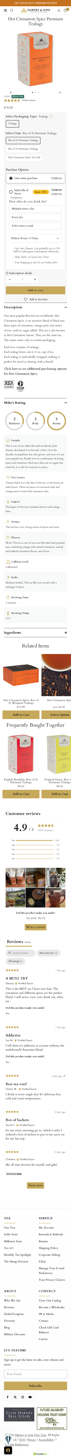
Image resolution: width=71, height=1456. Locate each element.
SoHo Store (11, 1234)
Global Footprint (14, 1314)
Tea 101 (9, 1248)
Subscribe (35, 1386)
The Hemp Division (16, 1261)
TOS (22, 1440)
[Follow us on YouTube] (30, 1397)
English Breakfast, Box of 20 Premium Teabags (21, 781)
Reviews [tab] (19, 941)
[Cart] (65, 10)
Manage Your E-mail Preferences (51, 1270)
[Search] (11, 10)
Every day (17, 217)
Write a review (35, 927)
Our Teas (9, 1228)
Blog (7, 1327)
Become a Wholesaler (52, 1307)
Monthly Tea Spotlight (17, 1255)
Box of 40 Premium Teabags (23, 149)
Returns (43, 1241)
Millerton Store (13, 1241)
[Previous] (11, 92)
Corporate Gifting (49, 1255)
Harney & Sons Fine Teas (30, 1435)
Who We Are (12, 1300)
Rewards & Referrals (51, 1234)
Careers (43, 1339)
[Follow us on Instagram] (22, 1397)
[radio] (35, 178)
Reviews (9, 1307)
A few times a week (22, 226)
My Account (46, 1228)
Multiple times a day (23, 208)
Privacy (31, 1440)
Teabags (12, 123)
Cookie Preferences (17, 1444)
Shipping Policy (48, 1248)
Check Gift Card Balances (49, 1330)
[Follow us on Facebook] (7, 1397)
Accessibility (46, 1440)
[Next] (59, 92)
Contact (43, 1321)
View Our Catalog (50, 1300)
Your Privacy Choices (52, 1280)
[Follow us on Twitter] (15, 1397)
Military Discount (14, 1334)
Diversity (9, 1321)
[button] (35, 840)
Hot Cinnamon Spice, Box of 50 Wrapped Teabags (20, 701)
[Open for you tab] (8, 1450)
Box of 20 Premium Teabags (23, 140)
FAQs (42, 1261)
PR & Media (46, 1314)
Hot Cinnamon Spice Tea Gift (24, 157)
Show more (35, 1185)
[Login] (58, 10)
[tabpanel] (35, 1070)
